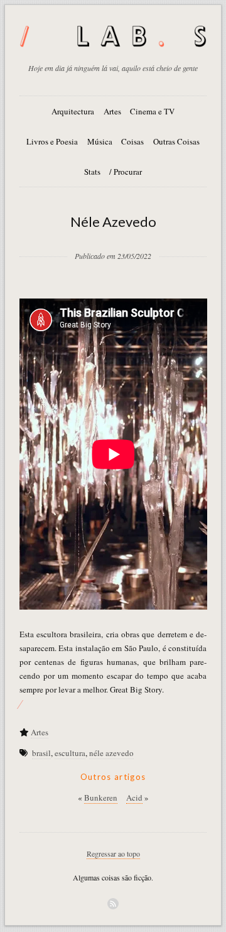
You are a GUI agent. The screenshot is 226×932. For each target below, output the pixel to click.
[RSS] (113, 903)
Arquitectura (72, 111)
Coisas (132, 141)
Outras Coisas (176, 141)
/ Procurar (125, 171)
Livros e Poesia (52, 141)
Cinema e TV (152, 111)
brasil (41, 753)
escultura (70, 753)
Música (99, 141)
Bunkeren (100, 797)
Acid (134, 797)
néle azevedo (111, 753)
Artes (112, 111)
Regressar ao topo (113, 853)
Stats (92, 171)
